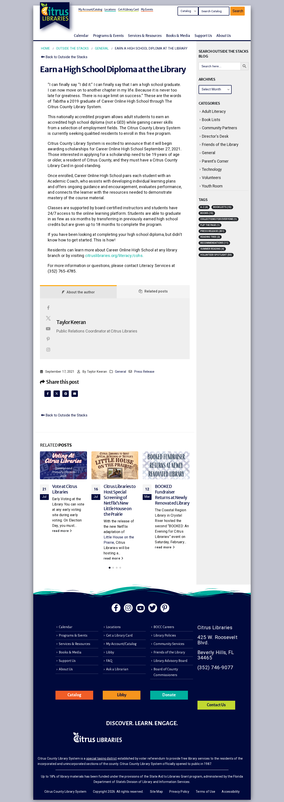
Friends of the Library (220, 144)
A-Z (204, 207)
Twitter (56, 393)
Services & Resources (74, 644)
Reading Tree (210, 237)
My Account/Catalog (90, 9)
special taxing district (101, 758)
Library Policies (165, 635)
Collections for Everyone (218, 219)
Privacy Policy (179, 791)
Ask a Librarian (117, 669)
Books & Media (70, 652)
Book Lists (211, 119)
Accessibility (231, 791)
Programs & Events (73, 635)
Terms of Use (205, 791)
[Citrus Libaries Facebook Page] (116, 607)
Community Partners (219, 128)
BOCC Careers (164, 627)
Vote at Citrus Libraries (64, 489)
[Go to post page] (63, 465)
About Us (66, 669)
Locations (110, 9)
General (120, 372)
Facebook (47, 393)
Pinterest (65, 393)
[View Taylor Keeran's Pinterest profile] (48, 339)
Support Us (67, 661)
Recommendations (214, 243)
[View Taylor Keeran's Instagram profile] (48, 349)
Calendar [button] (81, 36)
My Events (147, 9)
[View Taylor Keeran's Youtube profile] (48, 328)
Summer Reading (212, 249)
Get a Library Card (128, 9)
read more (61, 531)
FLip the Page (210, 225)
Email (74, 393)
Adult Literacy (214, 111)
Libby (110, 652)
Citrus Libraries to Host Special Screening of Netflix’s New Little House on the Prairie (120, 500)
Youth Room (212, 186)
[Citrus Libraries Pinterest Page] (164, 607)
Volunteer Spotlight (216, 255)
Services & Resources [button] (145, 36)
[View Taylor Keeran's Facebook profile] (48, 308)
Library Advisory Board (170, 661)
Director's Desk (215, 136)
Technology (212, 169)
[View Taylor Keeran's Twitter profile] (48, 318)
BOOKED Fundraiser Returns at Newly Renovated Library (172, 495)
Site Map (156, 791)
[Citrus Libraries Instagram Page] (128, 607)
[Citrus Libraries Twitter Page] (152, 607)
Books (206, 213)
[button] (109, 568)
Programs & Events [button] (108, 36)
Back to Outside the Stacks (66, 57)
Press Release (144, 372)
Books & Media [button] (178, 36)
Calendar (65, 627)
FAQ (109, 661)
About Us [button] (223, 36)
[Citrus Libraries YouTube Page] (140, 608)
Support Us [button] (203, 36)
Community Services (169, 644)
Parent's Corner (215, 161)
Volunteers (211, 177)
